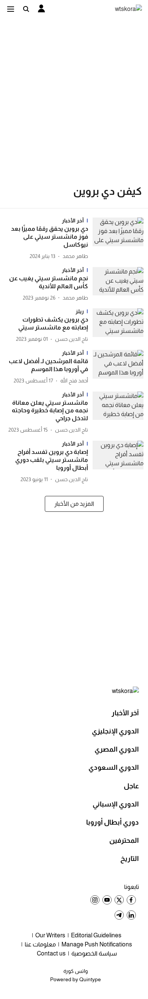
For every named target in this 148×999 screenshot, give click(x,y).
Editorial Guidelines (96, 935)
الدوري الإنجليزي (115, 731)
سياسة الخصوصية (94, 953)
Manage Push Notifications (96, 944)
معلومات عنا (40, 944)
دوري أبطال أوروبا (112, 822)
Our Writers (50, 935)
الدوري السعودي (113, 767)
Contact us (51, 953)
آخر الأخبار (125, 713)
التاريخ (129, 858)
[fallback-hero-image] (115, 239)
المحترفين (124, 840)
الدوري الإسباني (116, 804)
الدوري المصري (116, 749)
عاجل (131, 786)
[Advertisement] (74, 95)
